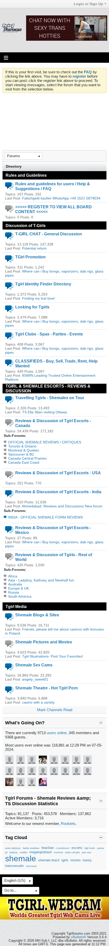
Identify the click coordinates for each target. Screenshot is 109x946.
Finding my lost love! (38, 298)
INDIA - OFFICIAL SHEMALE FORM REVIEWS (45, 517)
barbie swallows (31, 848)
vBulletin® (78, 937)
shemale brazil (48, 860)
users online (57, 733)
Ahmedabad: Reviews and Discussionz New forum (62, 506)
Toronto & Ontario (22, 446)
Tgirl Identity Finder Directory (43, 284)
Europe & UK (18, 588)
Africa (12, 576)
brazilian (48, 848)
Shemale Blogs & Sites (37, 615)
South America (19, 596)
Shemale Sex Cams (33, 665)
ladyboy (14, 852)
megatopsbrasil (40, 852)
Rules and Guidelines (26, 175)
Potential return (34, 248)
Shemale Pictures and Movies (43, 642)
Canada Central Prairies (27, 458)
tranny (87, 860)
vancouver (31, 866)
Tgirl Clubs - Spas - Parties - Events (49, 334)
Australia (15, 584)
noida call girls (72, 852)
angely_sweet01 (35, 679)
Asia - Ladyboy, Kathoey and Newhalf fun (41, 580)
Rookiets (68, 823)
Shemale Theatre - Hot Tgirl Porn (46, 688)
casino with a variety (38, 702)
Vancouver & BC (21, 454)
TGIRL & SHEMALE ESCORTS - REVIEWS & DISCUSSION (48, 388)
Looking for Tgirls (32, 307)
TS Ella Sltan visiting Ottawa (44, 412)
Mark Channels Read (54, 710)
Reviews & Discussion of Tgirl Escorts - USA (58, 472)
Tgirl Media (16, 606)
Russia (13, 592)
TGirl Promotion (30, 257)
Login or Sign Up (88, 4)
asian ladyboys (13, 848)
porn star (86, 852)
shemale (20, 858)
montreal (58, 852)
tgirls (64, 860)
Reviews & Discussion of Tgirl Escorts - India (58, 491)
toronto (75, 860)
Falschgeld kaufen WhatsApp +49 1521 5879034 (61, 198)
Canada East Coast (23, 462)
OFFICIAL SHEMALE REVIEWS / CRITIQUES (44, 442)
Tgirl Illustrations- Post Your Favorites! (52, 656)
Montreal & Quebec (23, 450)
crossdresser (62, 848)
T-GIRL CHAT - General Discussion (48, 234)
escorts (76, 848)
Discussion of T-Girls (26, 225)
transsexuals (14, 866)
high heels (89, 848)
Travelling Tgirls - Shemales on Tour (49, 397)
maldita (23, 852)
